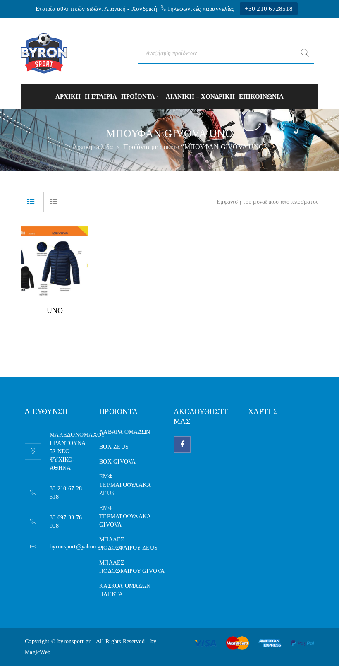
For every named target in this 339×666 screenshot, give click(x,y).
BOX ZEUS (114, 447)
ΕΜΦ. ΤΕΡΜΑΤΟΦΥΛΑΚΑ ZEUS (124, 485)
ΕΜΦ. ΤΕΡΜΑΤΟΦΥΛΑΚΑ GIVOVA (124, 516)
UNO (55, 310)
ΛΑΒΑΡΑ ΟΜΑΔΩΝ (124, 432)
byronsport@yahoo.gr (76, 546)
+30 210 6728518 (269, 8)
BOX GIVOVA (117, 462)
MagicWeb (37, 652)
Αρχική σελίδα (92, 146)
